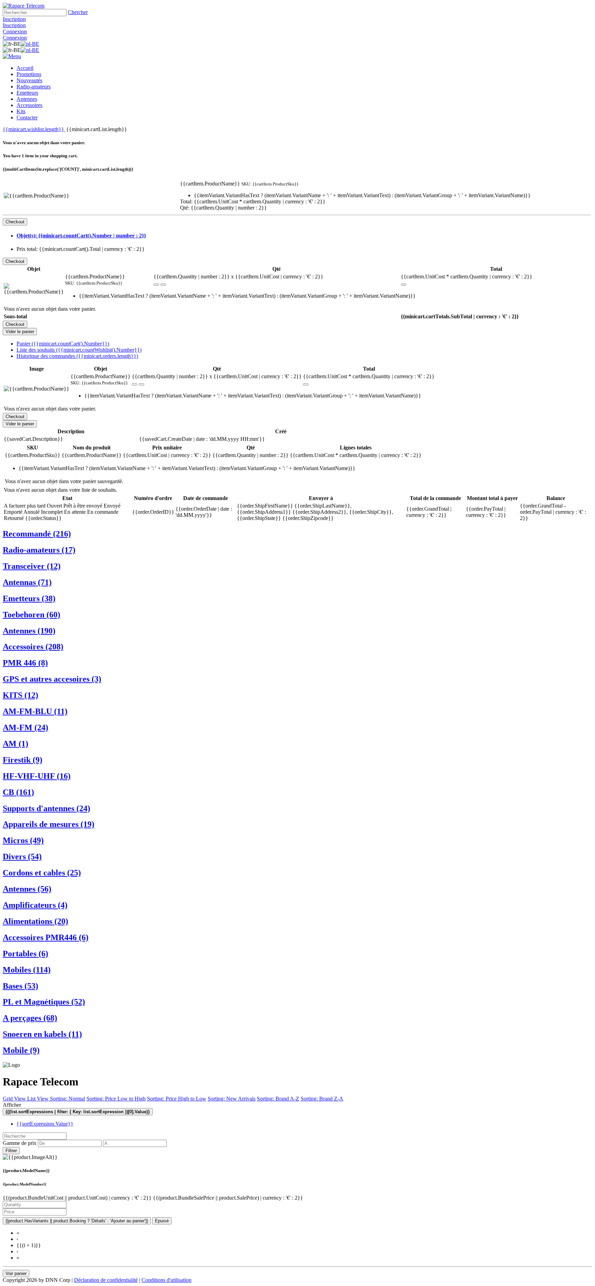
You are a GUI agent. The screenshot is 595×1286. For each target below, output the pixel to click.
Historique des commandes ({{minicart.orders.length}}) (77, 356)
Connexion (15, 31)
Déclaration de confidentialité (106, 1280)
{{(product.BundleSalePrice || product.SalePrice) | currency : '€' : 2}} (228, 1198)
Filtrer (11, 1150)
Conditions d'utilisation (166, 1280)
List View (38, 1099)
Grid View (15, 1099)
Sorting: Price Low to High (116, 1099)
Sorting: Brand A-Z (278, 1099)
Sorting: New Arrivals (231, 1099)
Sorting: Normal (67, 1099)
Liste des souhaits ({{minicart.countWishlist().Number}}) (79, 350)
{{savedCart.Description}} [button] (33, 439)
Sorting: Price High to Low (176, 1099)
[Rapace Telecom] (23, 6)
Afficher (12, 1105)
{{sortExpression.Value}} (45, 1124)
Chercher (78, 12)
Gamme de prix (19, 1143)
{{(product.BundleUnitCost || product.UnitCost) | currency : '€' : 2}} (78, 1198)
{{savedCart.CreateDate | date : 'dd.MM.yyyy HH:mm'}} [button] (202, 439)
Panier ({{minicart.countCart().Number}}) (63, 344)
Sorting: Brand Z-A (322, 1099)
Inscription (14, 19)
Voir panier (16, 1273)
